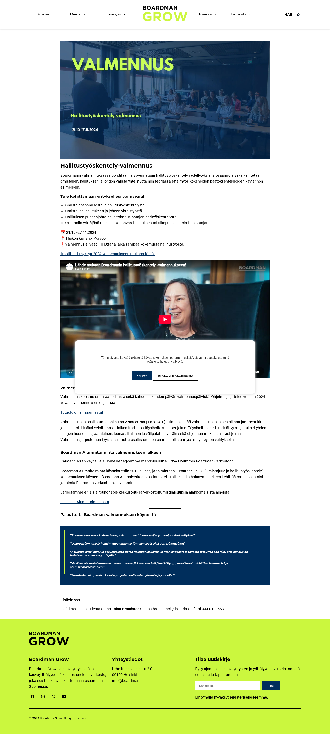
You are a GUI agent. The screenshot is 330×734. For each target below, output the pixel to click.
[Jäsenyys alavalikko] (126, 14)
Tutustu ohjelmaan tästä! (81, 412)
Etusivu (43, 14)
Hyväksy (142, 375)
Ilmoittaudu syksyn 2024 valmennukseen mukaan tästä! (107, 253)
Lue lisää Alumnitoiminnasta (84, 502)
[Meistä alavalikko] (85, 14)
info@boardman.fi (127, 680)
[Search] (298, 14)
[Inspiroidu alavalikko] (250, 14)
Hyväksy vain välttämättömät (175, 375)
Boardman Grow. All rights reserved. (64, 718)
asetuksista (214, 357)
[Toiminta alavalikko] (216, 14)
